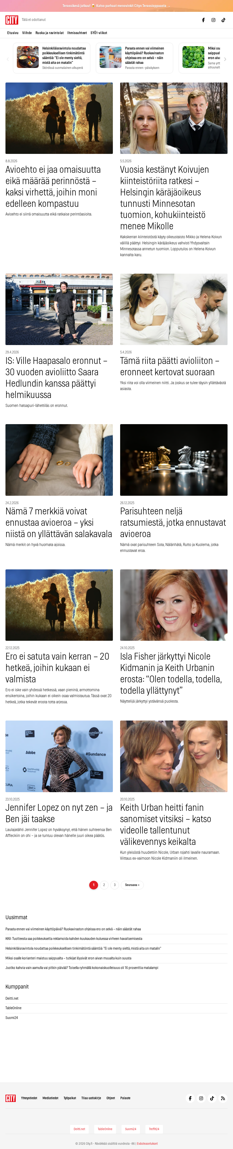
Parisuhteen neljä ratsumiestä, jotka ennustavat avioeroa (173, 523)
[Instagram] (213, 20)
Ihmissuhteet (77, 33)
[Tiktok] (223, 20)
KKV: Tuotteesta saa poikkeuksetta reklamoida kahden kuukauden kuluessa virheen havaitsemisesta (73, 939)
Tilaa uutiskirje (91, 1098)
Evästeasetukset (147, 1143)
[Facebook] (203, 20)
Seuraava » (132, 885)
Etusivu (13, 33)
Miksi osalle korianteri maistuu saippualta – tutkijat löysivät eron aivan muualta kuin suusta (68, 958)
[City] (10, 1098)
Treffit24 (154, 1129)
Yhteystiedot (29, 1098)
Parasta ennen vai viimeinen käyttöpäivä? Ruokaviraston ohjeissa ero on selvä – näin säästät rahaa (73, 929)
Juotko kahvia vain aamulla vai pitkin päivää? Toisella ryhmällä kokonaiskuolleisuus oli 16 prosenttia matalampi (81, 968)
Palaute (125, 1098)
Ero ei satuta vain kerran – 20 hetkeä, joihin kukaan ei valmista (57, 668)
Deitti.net (11, 998)
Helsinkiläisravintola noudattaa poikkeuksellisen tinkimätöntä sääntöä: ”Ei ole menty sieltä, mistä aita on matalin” (83, 948)
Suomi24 (11, 1018)
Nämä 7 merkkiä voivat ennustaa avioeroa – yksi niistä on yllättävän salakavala (58, 523)
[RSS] (223, 1098)
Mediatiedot (50, 1098)
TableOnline (13, 1008)
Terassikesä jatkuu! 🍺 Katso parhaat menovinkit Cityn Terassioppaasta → (117, 6)
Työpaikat (70, 1098)
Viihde (27, 33)
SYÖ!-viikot (99, 33)
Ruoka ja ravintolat (49, 33)
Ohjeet (110, 1098)
